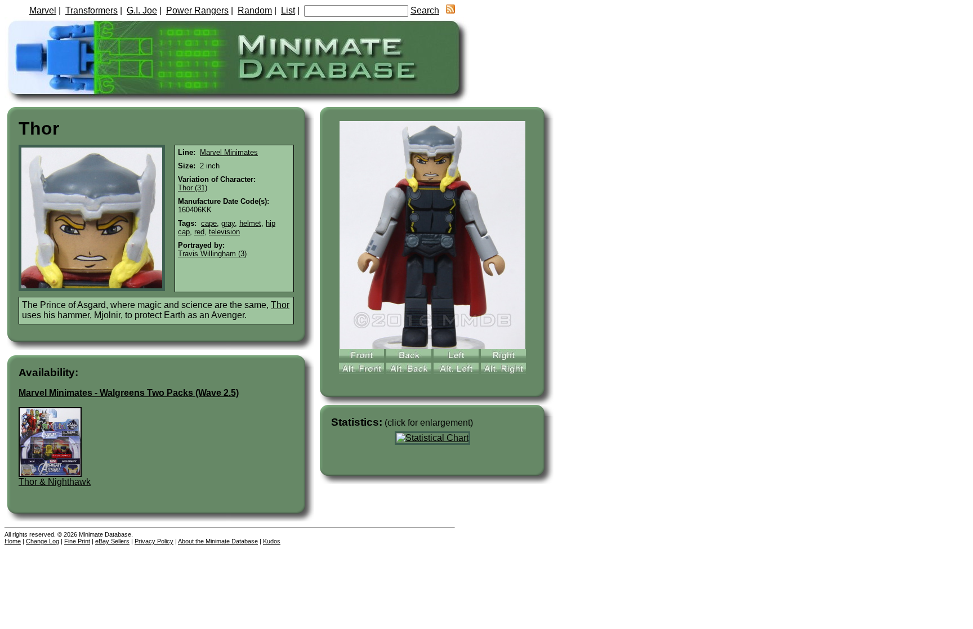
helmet (250, 223)
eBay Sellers (112, 541)
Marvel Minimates (229, 152)
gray (228, 223)
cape (209, 223)
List (288, 10)
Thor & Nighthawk (55, 482)
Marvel (42, 10)
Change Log (42, 541)
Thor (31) (192, 188)
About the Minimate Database (218, 541)
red (199, 231)
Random (255, 10)
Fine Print (77, 541)
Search (424, 10)
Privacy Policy (154, 541)
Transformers (91, 10)
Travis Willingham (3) (212, 253)
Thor (280, 305)
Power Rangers (197, 10)
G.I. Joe (142, 10)
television (224, 231)
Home (13, 541)
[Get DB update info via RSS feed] (450, 10)
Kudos (271, 541)
